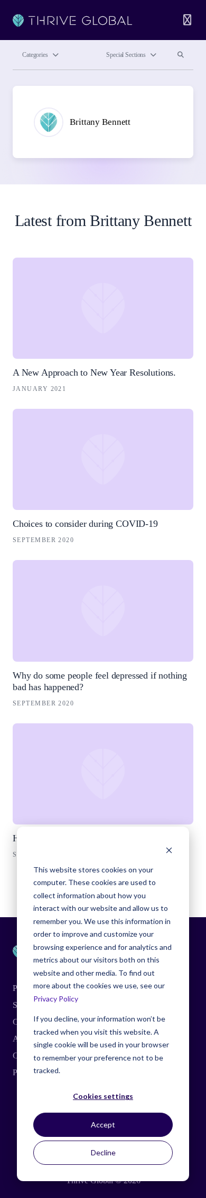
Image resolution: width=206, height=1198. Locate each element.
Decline (103, 1152)
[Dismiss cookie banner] (169, 849)
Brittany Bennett (100, 122)
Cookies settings (103, 1096)
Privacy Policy (55, 998)
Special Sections (126, 54)
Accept (103, 1124)
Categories (35, 54)
